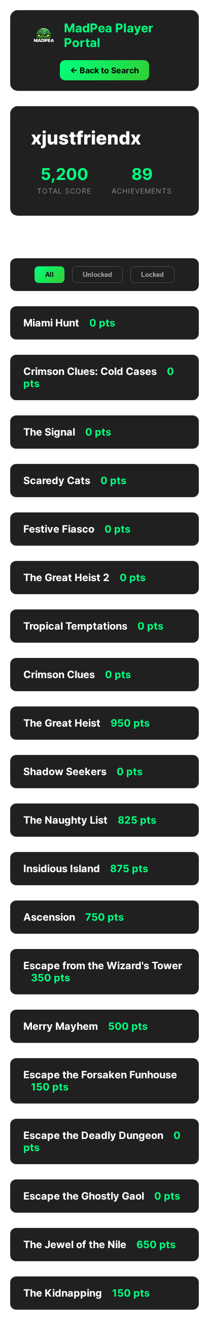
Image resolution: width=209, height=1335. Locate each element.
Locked (152, 274)
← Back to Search (104, 70)
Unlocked (97, 274)
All (49, 274)
